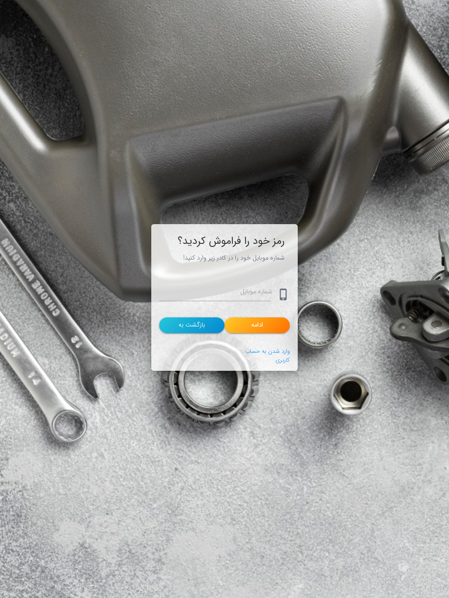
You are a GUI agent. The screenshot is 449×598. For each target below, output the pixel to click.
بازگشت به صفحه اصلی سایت (191, 326)
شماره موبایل (256, 292)
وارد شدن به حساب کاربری (267, 356)
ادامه (257, 325)
